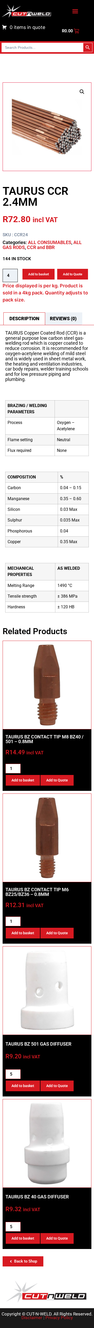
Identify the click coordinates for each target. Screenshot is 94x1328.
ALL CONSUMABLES (49, 242)
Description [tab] (24, 318)
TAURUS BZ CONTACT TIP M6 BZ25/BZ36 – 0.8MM (37, 892)
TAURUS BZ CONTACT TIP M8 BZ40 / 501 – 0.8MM (44, 739)
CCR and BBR (41, 247)
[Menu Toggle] (75, 11)
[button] (82, 91)
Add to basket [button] (22, 780)
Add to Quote (72, 274)
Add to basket (38, 274)
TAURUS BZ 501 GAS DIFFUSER (38, 1044)
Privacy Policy (59, 1317)
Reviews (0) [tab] (63, 318)
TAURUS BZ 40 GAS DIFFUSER (37, 1196)
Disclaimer (31, 1317)
